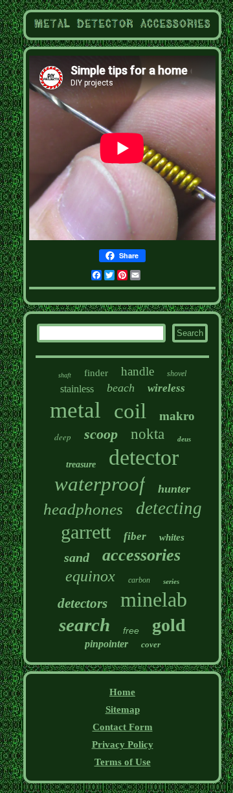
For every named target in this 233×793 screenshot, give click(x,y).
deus (184, 439)
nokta (147, 434)
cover (151, 644)
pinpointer (106, 643)
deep (62, 437)
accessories (141, 555)
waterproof (99, 484)
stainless (77, 388)
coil (130, 411)
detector (144, 457)
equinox (90, 576)
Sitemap (122, 709)
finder (96, 373)
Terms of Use (122, 762)
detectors (82, 603)
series (171, 581)
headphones (83, 509)
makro (177, 416)
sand (76, 557)
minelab (153, 599)
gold (169, 625)
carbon (139, 580)
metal (75, 410)
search (84, 624)
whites (171, 537)
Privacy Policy (122, 744)
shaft (64, 375)
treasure (81, 464)
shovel (176, 373)
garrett (86, 531)
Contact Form (123, 727)
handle (137, 371)
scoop (101, 434)
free (131, 630)
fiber (135, 536)
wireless (166, 388)
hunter (174, 488)
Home (122, 692)
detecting (169, 508)
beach (121, 387)
